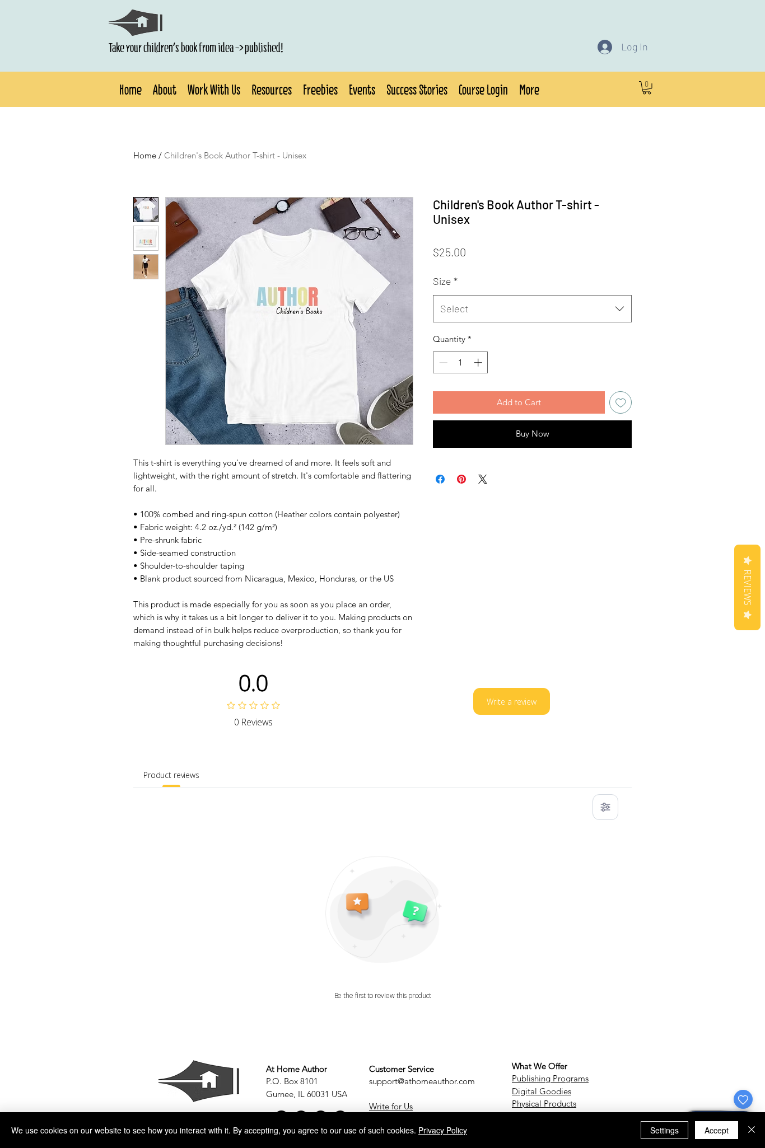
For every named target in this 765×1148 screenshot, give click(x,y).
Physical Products (544, 1103)
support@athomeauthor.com (422, 1081)
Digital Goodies (541, 1091)
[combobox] (532, 309)
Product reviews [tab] (171, 775)
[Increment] (479, 362)
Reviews (747, 587)
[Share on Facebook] (440, 479)
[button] (164, 87)
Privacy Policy (442, 1130)
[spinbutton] (461, 362)
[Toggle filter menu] (605, 807)
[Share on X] (482, 479)
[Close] (751, 1130)
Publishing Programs (550, 1078)
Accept (717, 1130)
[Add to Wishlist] (620, 402)
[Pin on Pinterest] (461, 479)
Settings (664, 1130)
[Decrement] (442, 362)
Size (445, 281)
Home (144, 155)
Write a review (512, 701)
